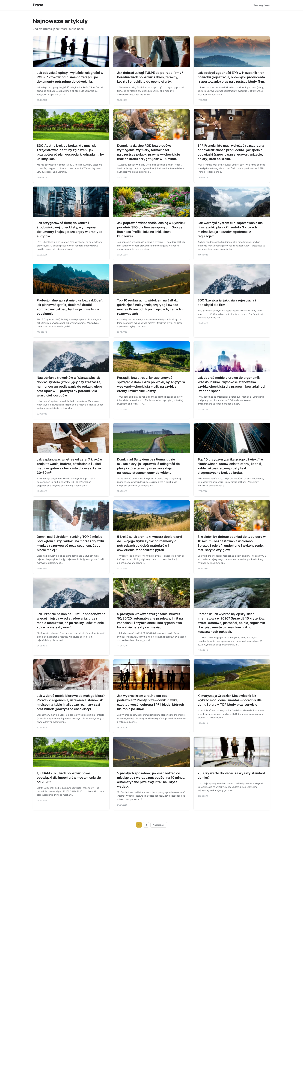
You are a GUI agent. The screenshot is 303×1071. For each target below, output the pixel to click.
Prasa (38, 5)
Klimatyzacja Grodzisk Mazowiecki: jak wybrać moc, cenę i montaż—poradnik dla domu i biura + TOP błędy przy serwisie (229, 700)
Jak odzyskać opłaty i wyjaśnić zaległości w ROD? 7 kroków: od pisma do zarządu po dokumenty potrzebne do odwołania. (70, 77)
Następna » (159, 825)
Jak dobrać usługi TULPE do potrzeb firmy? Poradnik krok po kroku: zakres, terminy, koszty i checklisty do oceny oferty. (150, 77)
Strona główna (261, 5)
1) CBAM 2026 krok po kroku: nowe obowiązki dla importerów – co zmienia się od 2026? (69, 777)
